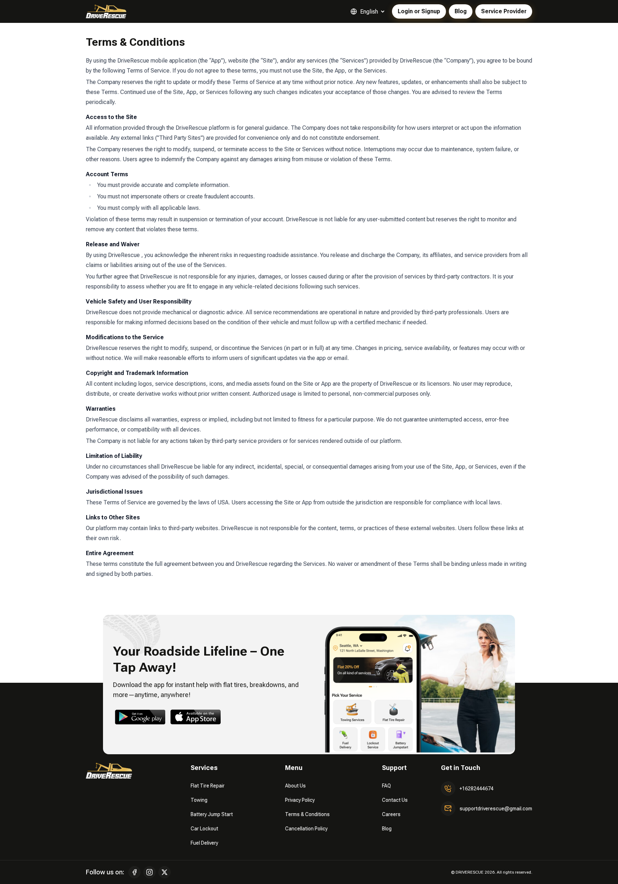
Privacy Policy (300, 800)
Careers (391, 814)
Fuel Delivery (204, 843)
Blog (387, 828)
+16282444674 (477, 788)
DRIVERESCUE (470, 872)
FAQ (386, 786)
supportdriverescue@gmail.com (496, 808)
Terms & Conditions (307, 814)
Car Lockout (204, 828)
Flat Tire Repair (208, 786)
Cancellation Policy (306, 828)
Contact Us (395, 800)
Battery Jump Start (212, 814)
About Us (295, 786)
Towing (199, 800)
